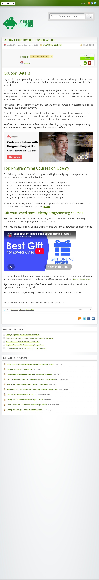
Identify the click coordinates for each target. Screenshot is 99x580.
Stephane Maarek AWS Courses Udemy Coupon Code (25, 345)
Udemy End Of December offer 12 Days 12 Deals (25, 400)
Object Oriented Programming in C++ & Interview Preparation (29, 374)
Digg (93, 318)
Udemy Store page (81, 279)
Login (83, 3)
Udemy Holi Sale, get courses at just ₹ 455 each (24, 410)
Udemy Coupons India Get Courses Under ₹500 (23, 335)
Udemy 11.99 (30, 310)
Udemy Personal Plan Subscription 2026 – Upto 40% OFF (26, 348)
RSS (89, 3)
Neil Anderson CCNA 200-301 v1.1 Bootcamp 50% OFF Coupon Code (32, 389)
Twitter (95, 3)
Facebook (92, 3)
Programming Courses (18, 310)
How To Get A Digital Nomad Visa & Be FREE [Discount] (27, 384)
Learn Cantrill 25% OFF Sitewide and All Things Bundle (27, 405)
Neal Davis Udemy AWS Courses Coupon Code (22, 342)
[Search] (89, 16)
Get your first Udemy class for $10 (19, 369)
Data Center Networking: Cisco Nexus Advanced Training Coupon (31, 379)
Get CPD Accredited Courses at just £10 (21, 395)
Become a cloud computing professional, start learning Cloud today (29, 338)
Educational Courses (52, 45)
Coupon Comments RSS (79, 318)
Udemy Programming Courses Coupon (30, 39)
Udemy (27, 63)
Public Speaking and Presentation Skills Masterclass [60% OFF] (30, 364)
